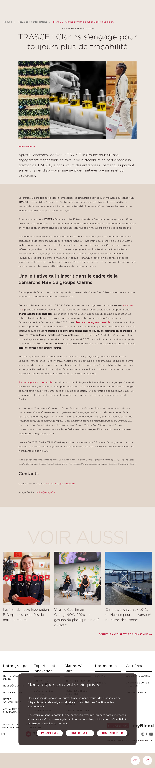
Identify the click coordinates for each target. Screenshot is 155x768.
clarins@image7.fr (45, 492)
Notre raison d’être (11, 677)
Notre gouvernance (12, 700)
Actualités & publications (32, 22)
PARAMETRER (49, 733)
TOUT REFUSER (79, 733)
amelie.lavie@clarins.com (60, 483)
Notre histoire (12, 692)
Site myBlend (141, 741)
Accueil (7, 22)
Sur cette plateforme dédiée (35, 382)
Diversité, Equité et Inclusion (138, 684)
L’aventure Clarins (138, 676)
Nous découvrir (13, 686)
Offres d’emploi (136, 692)
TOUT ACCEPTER (112, 733)
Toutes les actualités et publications (123, 634)
